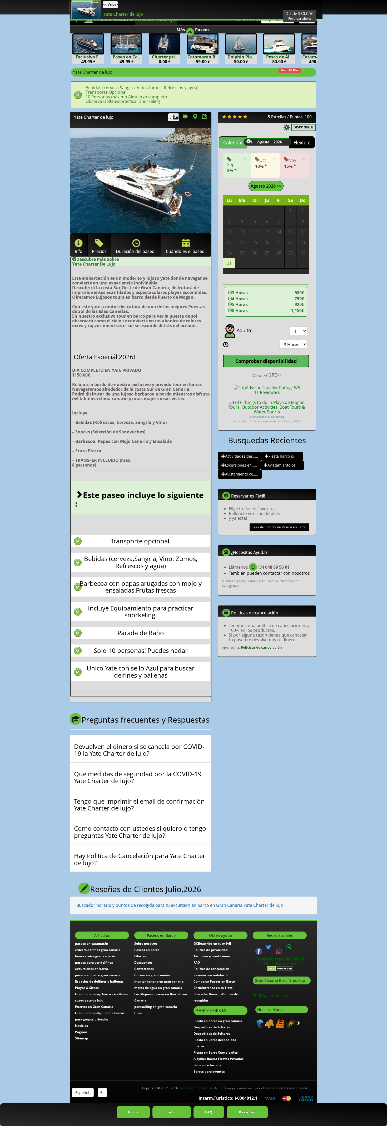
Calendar (233, 142)
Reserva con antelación (212, 975)
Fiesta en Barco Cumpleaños (216, 1052)
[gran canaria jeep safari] (279, 1023)
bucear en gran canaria (152, 975)
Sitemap (81, 1038)
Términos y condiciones (212, 956)
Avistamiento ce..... (284, 465)
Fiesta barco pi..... (284, 456)
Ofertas (140, 956)
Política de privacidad (211, 950)
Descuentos (143, 962)
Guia (138, 1013)
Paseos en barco (146, 950)
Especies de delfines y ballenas (99, 981)
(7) (170, 118)
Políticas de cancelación (261, 647)
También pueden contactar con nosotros (269, 573)
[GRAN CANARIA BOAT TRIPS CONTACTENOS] (289, 947)
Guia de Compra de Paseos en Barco (279, 527)
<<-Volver (110, 4)
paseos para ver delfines (94, 962)
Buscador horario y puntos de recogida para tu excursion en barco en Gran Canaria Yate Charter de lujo (179, 905)
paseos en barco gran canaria (97, 975)
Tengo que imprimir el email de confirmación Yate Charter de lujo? (139, 805)
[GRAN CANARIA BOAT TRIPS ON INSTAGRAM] (279, 951)
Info (171, 1112)
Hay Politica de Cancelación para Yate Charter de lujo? (139, 859)
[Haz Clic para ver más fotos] (140, 180)
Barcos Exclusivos (207, 1065)
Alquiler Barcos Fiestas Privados (219, 1059)
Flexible (302, 142)
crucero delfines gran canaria (97, 950)
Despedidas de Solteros (212, 1033)
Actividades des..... (241, 456)
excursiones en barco (91, 969)
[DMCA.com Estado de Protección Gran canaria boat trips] (280, 968)
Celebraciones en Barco (279, 959)
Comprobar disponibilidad (266, 361)
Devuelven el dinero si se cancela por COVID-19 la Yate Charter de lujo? (139, 750)
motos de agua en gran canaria (158, 987)
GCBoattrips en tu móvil (212, 943)
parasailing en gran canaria (155, 1006)
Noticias (81, 1025)
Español (81, 1092)
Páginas (81, 1032)
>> (278, 186)
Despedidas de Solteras (212, 1027)
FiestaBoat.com (279, 964)
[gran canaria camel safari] (290, 1023)
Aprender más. (277, 995)
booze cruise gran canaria (95, 956)
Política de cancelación (211, 969)
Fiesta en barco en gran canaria (218, 1021)
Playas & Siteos (87, 987)
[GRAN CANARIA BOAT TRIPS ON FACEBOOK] (258, 951)
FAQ (197, 962)
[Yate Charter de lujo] (86, 9)
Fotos (133, 1112)
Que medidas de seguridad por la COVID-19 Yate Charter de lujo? (138, 777)
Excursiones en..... (241, 465)
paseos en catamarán (91, 943)
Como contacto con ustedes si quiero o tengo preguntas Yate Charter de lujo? (140, 832)
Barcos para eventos (209, 1071)
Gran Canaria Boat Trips (220, 1088)
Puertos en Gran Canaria (94, 1006)
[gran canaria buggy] (269, 1023)
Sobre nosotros (145, 943)
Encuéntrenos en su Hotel (214, 987)
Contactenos (144, 969)
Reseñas (247, 1112)
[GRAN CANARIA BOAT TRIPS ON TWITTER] (268, 947)
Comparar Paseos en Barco (214, 981)
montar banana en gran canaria (158, 981)
